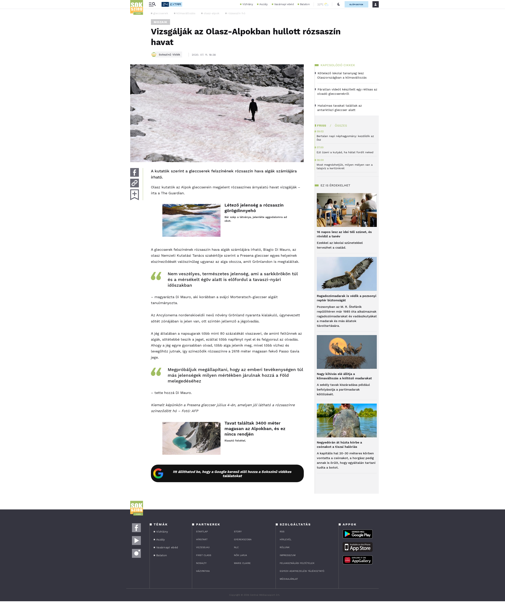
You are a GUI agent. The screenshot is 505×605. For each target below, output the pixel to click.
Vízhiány (247, 4)
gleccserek (160, 13)
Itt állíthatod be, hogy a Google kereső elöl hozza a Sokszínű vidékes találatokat (232, 474)
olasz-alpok (211, 13)
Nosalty (201, 563)
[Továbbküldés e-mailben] (134, 183)
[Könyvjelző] (134, 194)
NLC (236, 547)
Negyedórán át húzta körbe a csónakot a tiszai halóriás (339, 445)
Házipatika (203, 571)
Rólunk (285, 547)
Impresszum (288, 555)
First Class (203, 555)
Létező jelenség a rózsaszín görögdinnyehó (254, 208)
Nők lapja (240, 555)
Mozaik (160, 22)
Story (238, 531)
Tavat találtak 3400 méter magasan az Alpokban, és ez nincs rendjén (254, 429)
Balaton (305, 4)
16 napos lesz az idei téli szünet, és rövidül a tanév (344, 234)
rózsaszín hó (236, 13)
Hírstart (202, 539)
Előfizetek (356, 4)
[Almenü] (152, 4)
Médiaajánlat (289, 579)
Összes (341, 125)
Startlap (202, 531)
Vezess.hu (203, 547)
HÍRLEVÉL (285, 539)
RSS (282, 531)
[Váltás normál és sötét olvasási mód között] (338, 4)
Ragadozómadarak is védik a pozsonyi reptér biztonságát (346, 298)
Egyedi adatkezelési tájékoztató (302, 571)
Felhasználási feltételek (297, 563)
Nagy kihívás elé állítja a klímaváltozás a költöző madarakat (344, 376)
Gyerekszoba (243, 539)
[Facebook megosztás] (134, 172)
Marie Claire (242, 563)
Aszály (263, 4)
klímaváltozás (185, 13)
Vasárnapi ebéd (284, 4)
